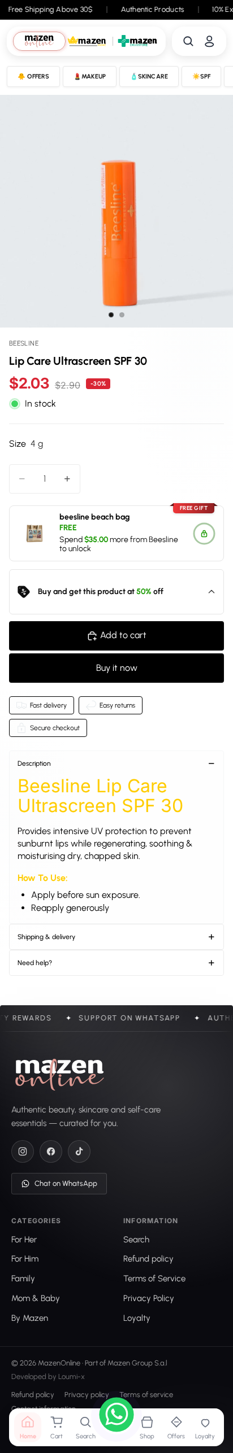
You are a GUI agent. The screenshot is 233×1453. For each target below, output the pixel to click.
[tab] (39, 41)
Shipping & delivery (46, 937)
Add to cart (123, 635)
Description (34, 763)
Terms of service (146, 1395)
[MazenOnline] (59, 1075)
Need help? (35, 963)
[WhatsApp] (116, 1416)
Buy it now (116, 667)
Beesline (163, 539)
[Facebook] (51, 1151)
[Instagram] (22, 1151)
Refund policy (32, 1395)
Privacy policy (86, 1395)
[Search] (188, 41)
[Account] (209, 41)
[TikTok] (79, 1151)
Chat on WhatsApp (65, 1183)
